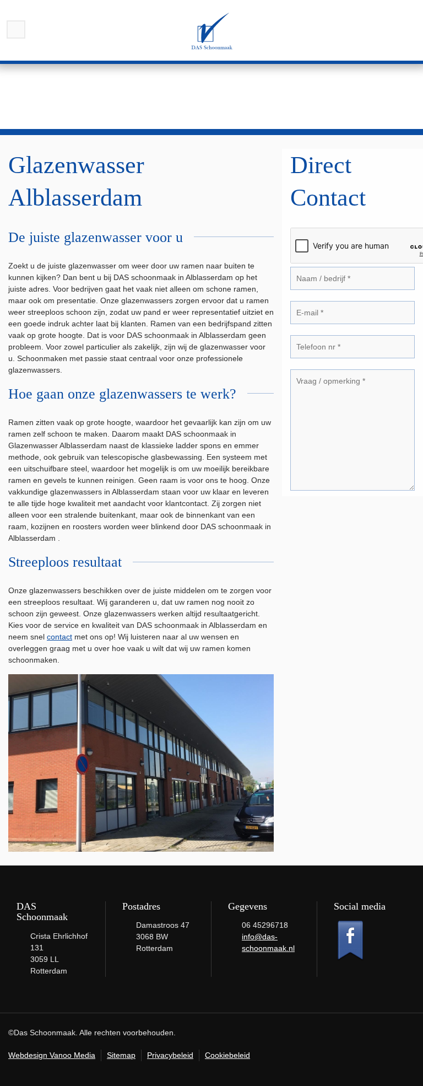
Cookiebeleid (227, 1055)
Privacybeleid (170, 1055)
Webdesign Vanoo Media (51, 1055)
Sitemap (121, 1055)
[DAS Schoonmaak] (211, 30)
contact (59, 636)
